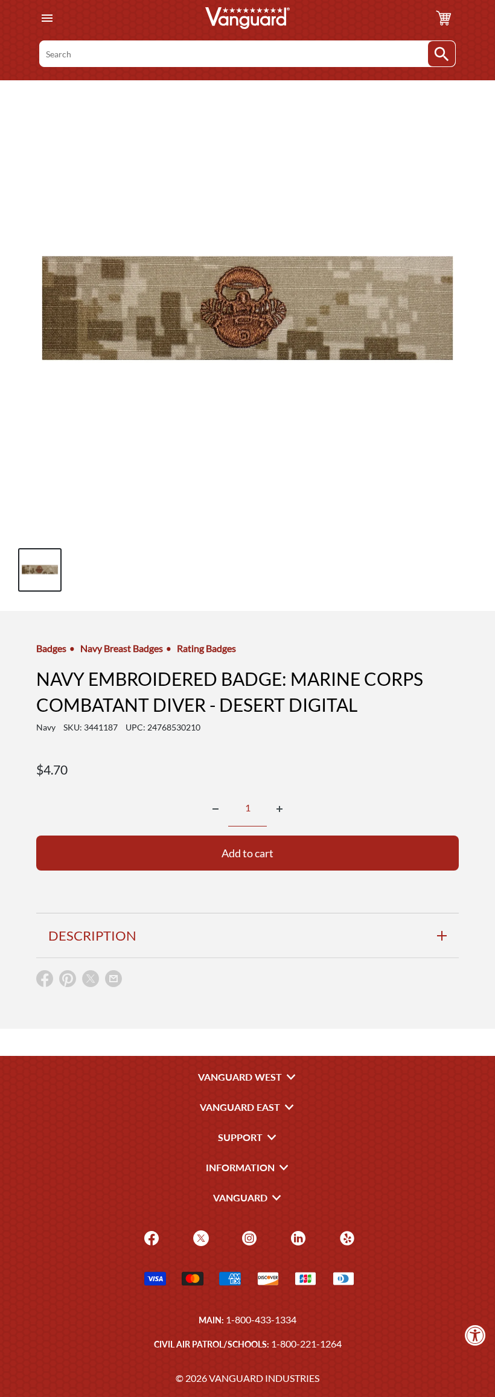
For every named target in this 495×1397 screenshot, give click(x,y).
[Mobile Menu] (46, 18)
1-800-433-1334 (261, 1319)
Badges (51, 648)
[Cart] (444, 18)
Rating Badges (206, 648)
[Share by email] (113, 979)
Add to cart (247, 853)
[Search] (441, 53)
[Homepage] (247, 18)
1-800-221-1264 (306, 1343)
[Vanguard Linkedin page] (296, 1237)
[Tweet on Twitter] (90, 981)
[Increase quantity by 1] (279, 808)
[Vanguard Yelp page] (345, 1237)
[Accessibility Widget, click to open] (475, 1335)
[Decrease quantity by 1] (215, 808)
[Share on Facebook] (44, 981)
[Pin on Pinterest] (67, 981)
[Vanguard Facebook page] (150, 1237)
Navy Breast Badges (121, 648)
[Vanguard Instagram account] (248, 1237)
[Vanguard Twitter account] (199, 1237)
